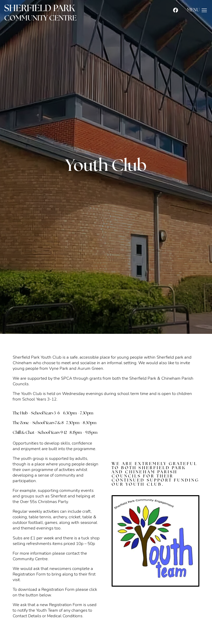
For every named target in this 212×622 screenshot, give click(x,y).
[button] (197, 10)
